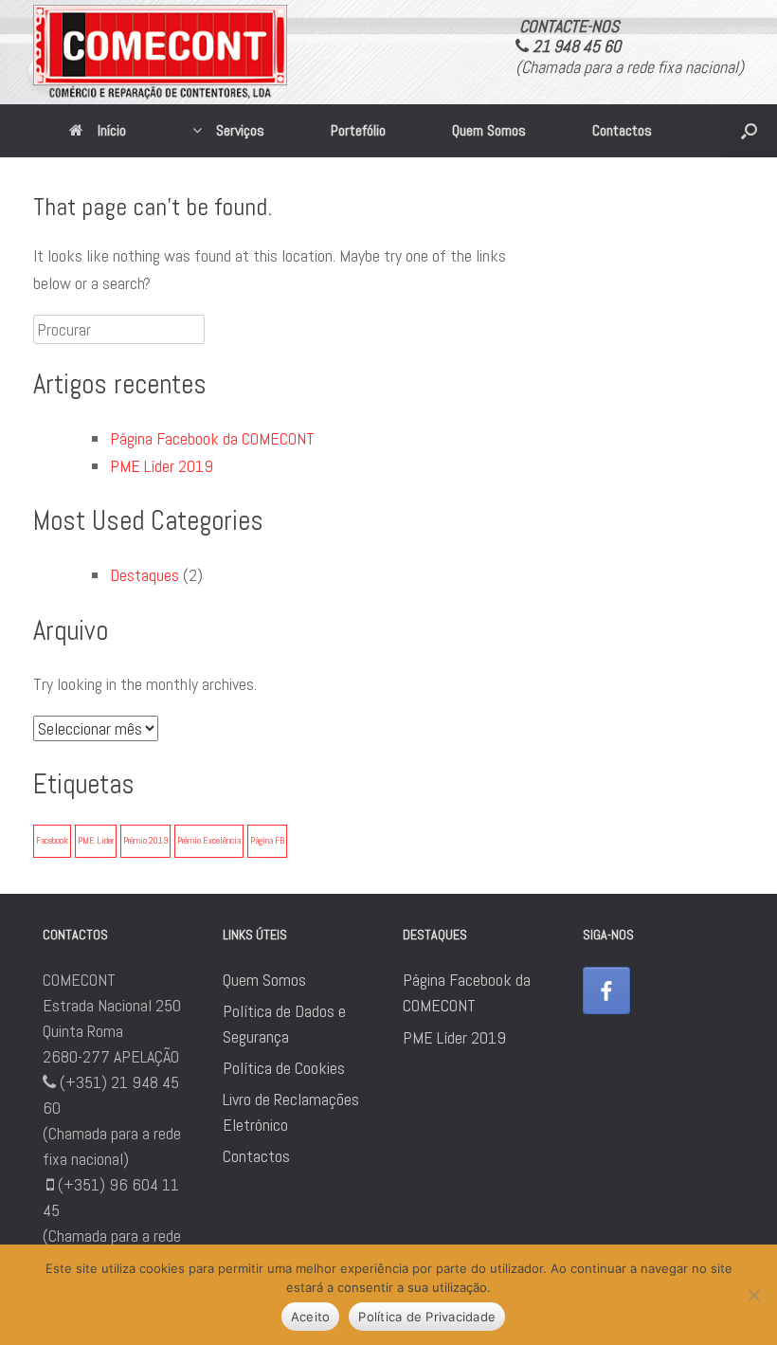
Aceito (311, 1316)
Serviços (240, 130)
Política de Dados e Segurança (284, 1023)
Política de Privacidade (427, 1316)
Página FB (267, 840)
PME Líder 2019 (161, 466)
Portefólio (358, 130)
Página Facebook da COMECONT (212, 438)
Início (112, 130)
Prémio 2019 (145, 840)
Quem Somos (489, 130)
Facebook (52, 840)
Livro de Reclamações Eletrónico (291, 1112)
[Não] (753, 1294)
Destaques (144, 575)
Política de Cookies (284, 1068)
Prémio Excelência (209, 840)
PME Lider (96, 840)
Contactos (622, 130)
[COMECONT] (160, 52)
